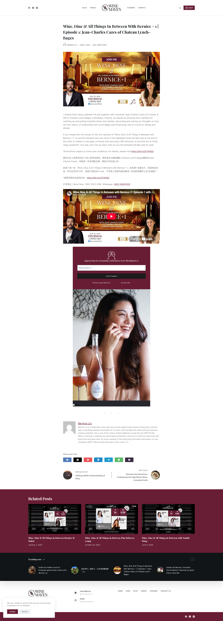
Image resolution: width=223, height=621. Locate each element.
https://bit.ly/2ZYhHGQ (142, 151)
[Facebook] (29, 8)
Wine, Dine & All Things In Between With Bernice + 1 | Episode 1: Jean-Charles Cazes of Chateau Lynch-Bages (138, 570)
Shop (128, 591)
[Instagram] (33, 8)
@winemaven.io (86, 594)
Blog (84, 8)
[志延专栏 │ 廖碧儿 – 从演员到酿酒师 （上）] (75, 570)
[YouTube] (37, 8)
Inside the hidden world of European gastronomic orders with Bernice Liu (53, 570)
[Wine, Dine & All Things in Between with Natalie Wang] (168, 519)
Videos (93, 8)
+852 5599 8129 (122, 184)
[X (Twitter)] (77, 460)
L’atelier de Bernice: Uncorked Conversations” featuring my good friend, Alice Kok (180, 570)
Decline (25, 612)
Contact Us (166, 591)
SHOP (190, 8)
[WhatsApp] (119, 460)
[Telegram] (108, 460)
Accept (12, 612)
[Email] (129, 460)
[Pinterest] (88, 460)
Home (120, 591)
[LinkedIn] (98, 460)
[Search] (180, 8)
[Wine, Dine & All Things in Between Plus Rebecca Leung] (111, 519)
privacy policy (115, 283)
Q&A (94, 45)
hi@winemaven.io (87, 601)
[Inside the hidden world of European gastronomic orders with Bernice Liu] (32, 570)
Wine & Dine (101, 45)
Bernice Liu (85, 423)
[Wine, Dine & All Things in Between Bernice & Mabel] (54, 519)
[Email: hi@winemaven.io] (75, 600)
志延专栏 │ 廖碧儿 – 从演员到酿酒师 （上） (95, 570)
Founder (131, 8)
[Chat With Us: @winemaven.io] (75, 592)
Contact (142, 8)
